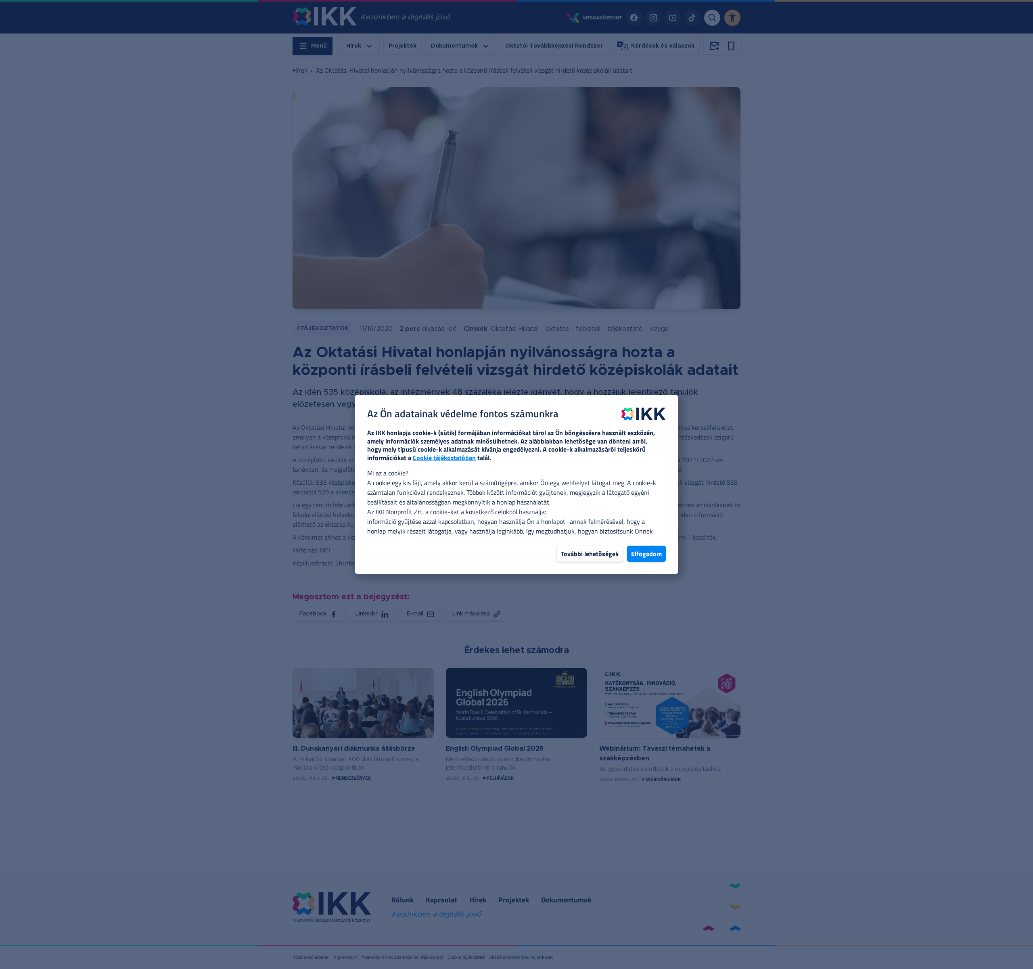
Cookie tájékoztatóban (444, 458)
